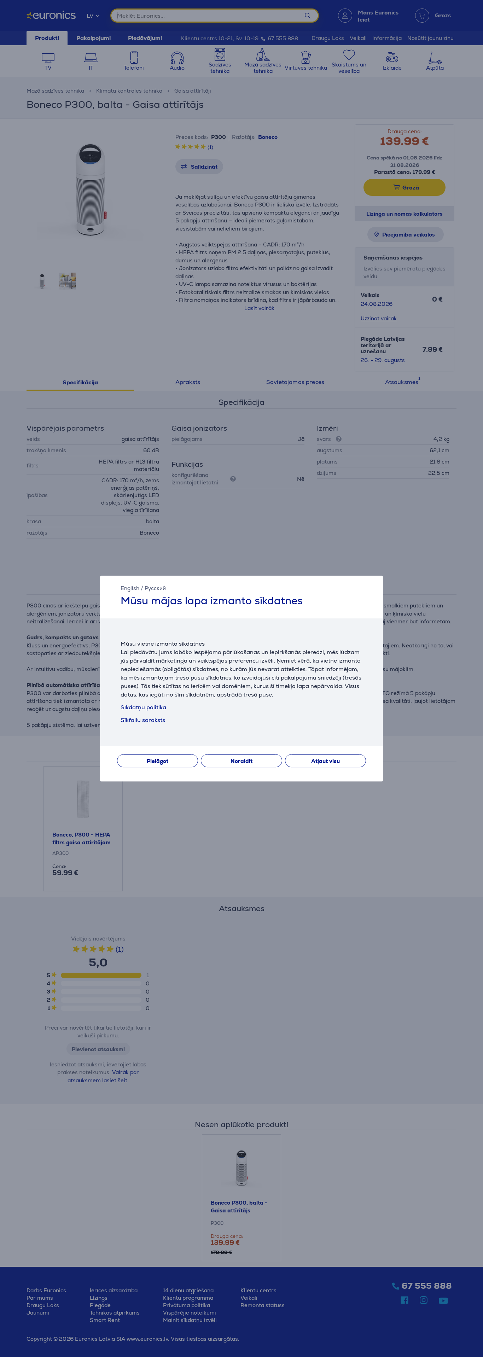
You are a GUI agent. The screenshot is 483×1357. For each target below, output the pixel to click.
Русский (155, 588)
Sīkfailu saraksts (143, 720)
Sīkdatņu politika (143, 707)
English (130, 588)
